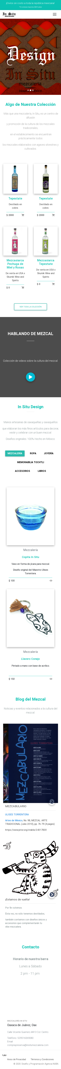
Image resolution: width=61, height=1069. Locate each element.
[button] (4, 57)
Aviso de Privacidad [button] (16, 1059)
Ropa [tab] (33, 453)
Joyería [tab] (48, 453)
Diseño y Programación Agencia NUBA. (40, 1064)
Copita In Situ (30, 557)
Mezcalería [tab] (15, 453)
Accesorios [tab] (22, 471)
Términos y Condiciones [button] (42, 1059)
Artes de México (14, 820)
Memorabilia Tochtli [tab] (30, 462)
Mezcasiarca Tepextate (45, 262)
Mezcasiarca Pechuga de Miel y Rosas (15, 264)
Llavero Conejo (30, 659)
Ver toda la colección (31, 307)
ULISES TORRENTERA (17, 814)
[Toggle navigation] (55, 14)
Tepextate (15, 198)
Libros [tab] (42, 471)
